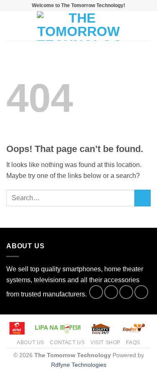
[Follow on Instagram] (111, 292)
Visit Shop (105, 342)
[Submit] (142, 198)
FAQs (133, 342)
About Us (30, 342)
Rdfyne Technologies (78, 364)
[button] (11, 25)
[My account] (132, 26)
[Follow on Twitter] (126, 292)
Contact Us (67, 342)
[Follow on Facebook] (96, 292)
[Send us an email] (141, 292)
